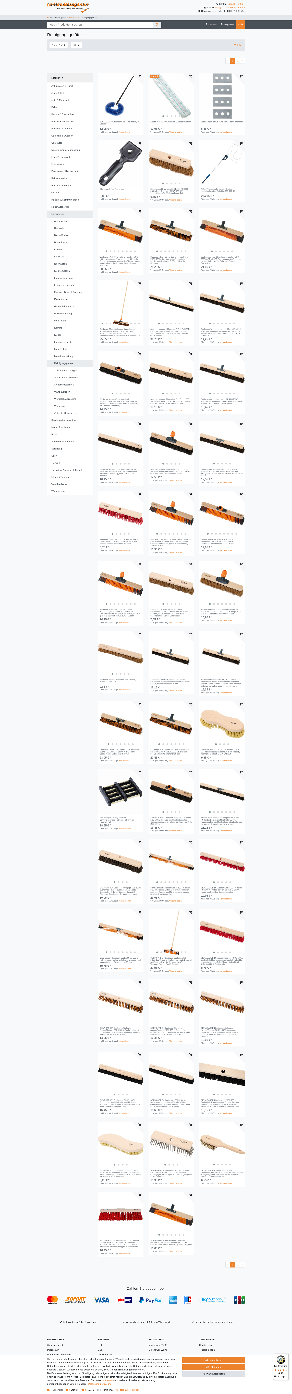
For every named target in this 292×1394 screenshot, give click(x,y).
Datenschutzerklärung (59, 1354)
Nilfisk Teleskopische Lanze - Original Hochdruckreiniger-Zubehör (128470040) (218, 190)
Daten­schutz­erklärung (100, 1383)
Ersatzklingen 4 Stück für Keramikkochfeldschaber (222, 122)
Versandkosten (125, 132)
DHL (100, 1345)
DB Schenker (105, 1354)
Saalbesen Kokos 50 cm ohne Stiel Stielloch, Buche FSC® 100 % (118, 681)
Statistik (75, 1389)
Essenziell (58, 1389)
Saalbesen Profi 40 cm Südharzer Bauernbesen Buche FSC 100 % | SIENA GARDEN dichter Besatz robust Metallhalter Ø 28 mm (119, 752)
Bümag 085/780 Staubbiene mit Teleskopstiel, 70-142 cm (120, 123)
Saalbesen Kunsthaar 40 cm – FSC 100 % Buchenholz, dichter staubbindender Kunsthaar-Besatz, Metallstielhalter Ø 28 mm (169, 682)
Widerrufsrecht (55, 1345)
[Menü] (287, 1356)
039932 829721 (236, 4)
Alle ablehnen (213, 1367)
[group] (171, 96)
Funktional (107, 1389)
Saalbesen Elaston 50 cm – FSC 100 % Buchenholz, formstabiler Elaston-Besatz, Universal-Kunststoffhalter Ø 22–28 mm (218, 541)
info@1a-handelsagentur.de (230, 7)
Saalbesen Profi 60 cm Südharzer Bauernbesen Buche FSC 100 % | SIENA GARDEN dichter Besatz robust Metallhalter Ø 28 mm (169, 752)
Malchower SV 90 (158, 1345)
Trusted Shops (207, 1349)
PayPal (90, 1389)
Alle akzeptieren (213, 1360)
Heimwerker (74, 18)
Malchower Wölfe (158, 1349)
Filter (239, 45)
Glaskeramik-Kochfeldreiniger (112, 189)
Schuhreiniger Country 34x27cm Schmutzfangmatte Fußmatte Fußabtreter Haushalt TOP (117, 820)
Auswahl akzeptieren (214, 1373)
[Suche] (157, 25)
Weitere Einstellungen (127, 1389)
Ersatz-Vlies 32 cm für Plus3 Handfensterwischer (170, 122)
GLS (100, 1349)
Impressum (53, 1349)
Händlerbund (206, 1345)
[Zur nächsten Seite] (242, 61)
